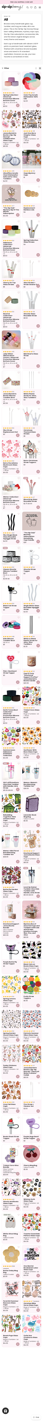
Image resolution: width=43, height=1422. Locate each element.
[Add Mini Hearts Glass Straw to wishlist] (39, 332)
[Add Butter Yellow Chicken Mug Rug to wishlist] (39, 1420)
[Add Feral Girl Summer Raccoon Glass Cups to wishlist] (19, 1281)
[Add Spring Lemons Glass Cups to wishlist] (19, 977)
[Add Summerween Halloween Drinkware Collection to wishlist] (19, 729)
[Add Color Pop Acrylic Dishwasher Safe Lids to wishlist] (39, 74)
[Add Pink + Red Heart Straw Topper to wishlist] (19, 652)
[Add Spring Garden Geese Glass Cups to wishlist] (19, 1012)
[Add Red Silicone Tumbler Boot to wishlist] (19, 1420)
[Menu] (39, 7)
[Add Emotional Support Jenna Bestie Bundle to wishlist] (19, 903)
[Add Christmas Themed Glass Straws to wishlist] (39, 409)
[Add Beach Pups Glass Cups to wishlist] (19, 1315)
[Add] (18, 180)
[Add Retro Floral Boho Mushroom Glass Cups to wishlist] (19, 442)
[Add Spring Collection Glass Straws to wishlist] (39, 221)
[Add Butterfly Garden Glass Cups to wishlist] (19, 868)
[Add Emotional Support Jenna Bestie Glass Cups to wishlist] (39, 832)
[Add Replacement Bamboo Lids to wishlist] (39, 187)
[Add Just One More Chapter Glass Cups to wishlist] (39, 112)
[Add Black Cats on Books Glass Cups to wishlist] (39, 943)
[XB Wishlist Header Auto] (31, 7)
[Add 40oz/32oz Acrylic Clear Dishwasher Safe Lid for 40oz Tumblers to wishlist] (19, 152)
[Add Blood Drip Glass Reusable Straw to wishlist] (39, 478)
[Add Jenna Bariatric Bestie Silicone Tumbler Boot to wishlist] (19, 372)
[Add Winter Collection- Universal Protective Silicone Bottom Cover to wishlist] (19, 478)
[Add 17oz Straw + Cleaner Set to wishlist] (39, 1083)
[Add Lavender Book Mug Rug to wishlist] (39, 796)
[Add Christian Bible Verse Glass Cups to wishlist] (39, 1281)
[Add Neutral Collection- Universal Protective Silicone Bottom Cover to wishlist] (19, 292)
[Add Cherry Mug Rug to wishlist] (39, 1146)
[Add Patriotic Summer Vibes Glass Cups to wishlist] (39, 1012)
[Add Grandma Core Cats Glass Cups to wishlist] (39, 1385)
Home (5, 16)
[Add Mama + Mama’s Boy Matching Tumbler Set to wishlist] (39, 763)
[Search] (27, 7)
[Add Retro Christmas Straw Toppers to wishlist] (39, 442)
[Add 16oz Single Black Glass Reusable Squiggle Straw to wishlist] (19, 514)
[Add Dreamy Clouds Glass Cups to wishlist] (39, 1351)
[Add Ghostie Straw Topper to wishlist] (39, 548)
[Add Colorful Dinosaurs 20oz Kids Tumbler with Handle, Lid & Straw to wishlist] (19, 1385)
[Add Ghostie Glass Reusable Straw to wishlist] (39, 292)
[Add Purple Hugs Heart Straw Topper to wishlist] (39, 1118)
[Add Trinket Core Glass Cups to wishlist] (39, 689)
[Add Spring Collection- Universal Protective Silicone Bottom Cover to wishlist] (19, 74)
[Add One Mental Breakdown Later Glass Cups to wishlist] (39, 1247)
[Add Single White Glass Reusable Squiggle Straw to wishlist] (39, 584)
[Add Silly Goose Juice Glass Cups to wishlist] (19, 1351)
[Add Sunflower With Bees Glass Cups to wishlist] (39, 729)
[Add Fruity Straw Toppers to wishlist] (39, 977)
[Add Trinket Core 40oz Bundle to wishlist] (19, 1146)
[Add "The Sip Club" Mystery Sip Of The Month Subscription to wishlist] (19, 187)
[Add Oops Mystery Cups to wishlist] (39, 152)
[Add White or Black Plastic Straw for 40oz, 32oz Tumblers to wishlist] (39, 617)
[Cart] (35, 7)
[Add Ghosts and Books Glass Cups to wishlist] (19, 1180)
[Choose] (18, 105)
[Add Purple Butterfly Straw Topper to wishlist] (19, 943)
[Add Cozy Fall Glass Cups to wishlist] (19, 1083)
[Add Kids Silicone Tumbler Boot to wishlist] (19, 617)
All (9, 16)
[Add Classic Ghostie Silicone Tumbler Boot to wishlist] (19, 548)
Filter (6, 68)
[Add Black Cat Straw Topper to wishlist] (19, 584)
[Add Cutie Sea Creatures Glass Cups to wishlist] (39, 1315)
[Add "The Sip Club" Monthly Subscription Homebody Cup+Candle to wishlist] (39, 514)
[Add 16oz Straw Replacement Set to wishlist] (19, 409)
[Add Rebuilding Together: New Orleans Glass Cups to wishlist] (19, 796)
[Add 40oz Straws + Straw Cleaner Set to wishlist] (39, 261)
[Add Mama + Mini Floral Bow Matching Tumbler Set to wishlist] (19, 832)
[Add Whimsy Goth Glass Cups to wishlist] (39, 1180)
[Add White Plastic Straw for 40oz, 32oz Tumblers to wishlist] (39, 372)
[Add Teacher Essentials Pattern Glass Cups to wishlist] (39, 1215)
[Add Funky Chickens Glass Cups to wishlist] (19, 1046)
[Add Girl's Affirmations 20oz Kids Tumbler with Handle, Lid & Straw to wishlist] (19, 763)
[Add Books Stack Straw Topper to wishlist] (19, 1118)
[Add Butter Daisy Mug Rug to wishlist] (19, 1247)
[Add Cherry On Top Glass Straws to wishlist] (19, 261)
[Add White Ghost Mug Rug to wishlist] (19, 1215)
